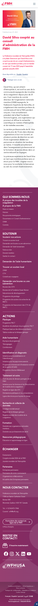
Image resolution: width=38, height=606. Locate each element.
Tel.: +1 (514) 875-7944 (11, 508)
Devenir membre (8, 253)
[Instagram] (11, 553)
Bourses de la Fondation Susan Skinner (16, 290)
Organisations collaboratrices (13, 476)
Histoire (5, 212)
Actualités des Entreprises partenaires (15, 479)
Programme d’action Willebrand (14, 370)
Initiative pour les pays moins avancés (15, 361)
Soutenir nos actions (12, 237)
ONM (5, 222)
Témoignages (7, 344)
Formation (7, 423)
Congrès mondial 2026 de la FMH (14, 458)
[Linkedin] (23, 553)
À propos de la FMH (12, 206)
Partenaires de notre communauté (14, 473)
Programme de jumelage (11, 296)
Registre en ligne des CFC (11, 390)
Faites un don (7, 250)
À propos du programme (11, 341)
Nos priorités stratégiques (11, 215)
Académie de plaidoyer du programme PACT (18, 326)
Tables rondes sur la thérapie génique (15, 332)
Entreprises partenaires (10, 470)
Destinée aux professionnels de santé (15, 432)
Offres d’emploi (8, 527)
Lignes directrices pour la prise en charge (16, 396)
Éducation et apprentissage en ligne (15, 440)
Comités (5, 225)
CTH (4, 273)
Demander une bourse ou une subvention (17, 243)
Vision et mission (8, 209)
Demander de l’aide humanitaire (13, 247)
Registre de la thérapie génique (13, 412)
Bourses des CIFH (9, 287)
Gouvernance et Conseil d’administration (16, 219)
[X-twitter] (17, 553)
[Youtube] (29, 553)
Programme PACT (9, 323)
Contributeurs (7, 347)
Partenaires (7, 467)
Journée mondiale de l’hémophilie (14, 461)
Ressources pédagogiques (14, 437)
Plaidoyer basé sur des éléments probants (17, 329)
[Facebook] (6, 553)
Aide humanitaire (10, 338)
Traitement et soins (11, 376)
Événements (7, 455)
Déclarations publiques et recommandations (18, 393)
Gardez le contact (9, 256)
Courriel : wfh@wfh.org (10, 511)
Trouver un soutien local (11, 240)
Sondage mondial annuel (11, 409)
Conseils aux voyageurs (10, 277)
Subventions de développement (14, 293)
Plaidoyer (7, 320)
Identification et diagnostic (15, 353)
